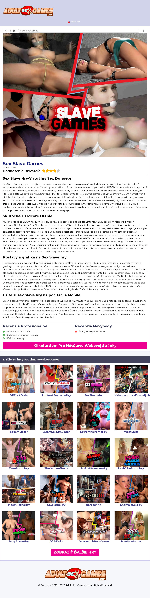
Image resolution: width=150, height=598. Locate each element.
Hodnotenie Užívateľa (21, 171)
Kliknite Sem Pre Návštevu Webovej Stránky (75, 345)
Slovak (74, 21)
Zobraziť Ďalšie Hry (75, 552)
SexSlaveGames (9, 167)
